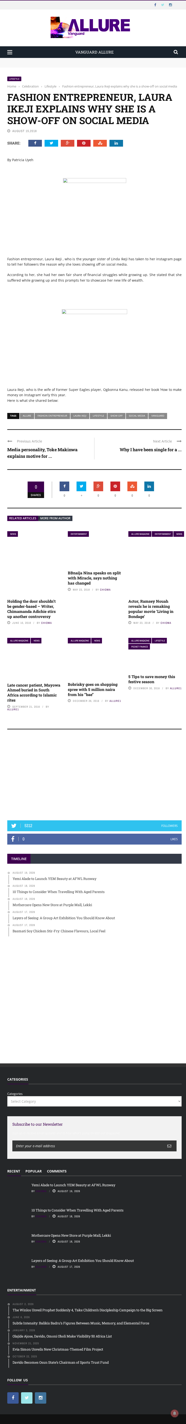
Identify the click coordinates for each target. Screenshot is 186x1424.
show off (116, 415)
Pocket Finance (139, 646)
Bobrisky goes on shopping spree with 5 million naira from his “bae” (92, 689)
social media (137, 415)
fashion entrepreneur (52, 415)
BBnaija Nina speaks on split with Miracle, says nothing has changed (94, 577)
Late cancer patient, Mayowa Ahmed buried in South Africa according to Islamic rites (33, 692)
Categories (15, 1094)
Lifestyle (14, 78)
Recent (13, 1171)
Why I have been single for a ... (151, 449)
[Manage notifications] (174, 1413)
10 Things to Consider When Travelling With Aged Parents (51, 65)
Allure (27, 415)
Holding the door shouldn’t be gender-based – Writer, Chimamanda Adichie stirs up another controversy (31, 609)
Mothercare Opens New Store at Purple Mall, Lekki (71, 1235)
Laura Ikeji (79, 415)
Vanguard (157, 415)
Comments (57, 1171)
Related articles (22, 518)
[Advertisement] (94, 777)
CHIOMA (46, 623)
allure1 (13, 709)
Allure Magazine (140, 534)
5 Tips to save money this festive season (151, 679)
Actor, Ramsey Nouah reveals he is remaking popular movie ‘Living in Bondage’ (150, 609)
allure (41, 1266)
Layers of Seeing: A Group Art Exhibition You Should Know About (82, 1260)
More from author (55, 518)
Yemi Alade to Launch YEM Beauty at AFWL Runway (47, 60)
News (13, 534)
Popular (33, 1171)
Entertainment (79, 534)
